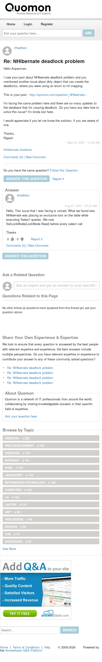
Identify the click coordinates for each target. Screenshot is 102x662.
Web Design (18, 519)
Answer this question (26, 178)
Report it (58, 179)
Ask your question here (21, 416)
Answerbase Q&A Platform (23, 650)
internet (17, 460)
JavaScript (19, 475)
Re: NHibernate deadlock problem (30, 367)
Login (28, 24)
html (14, 468)
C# (12, 497)
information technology (30, 482)
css (12, 534)
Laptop (16, 504)
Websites (17, 453)
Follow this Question (64, 170)
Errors (15, 527)
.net (12, 512)
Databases (18, 541)
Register (47, 24)
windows (17, 438)
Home (11, 24)
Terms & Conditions (26, 647)
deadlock (26, 149)
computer (18, 490)
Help (47, 647)
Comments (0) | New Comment (25, 157)
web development (24, 445)
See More (9, 548)
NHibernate (11, 149)
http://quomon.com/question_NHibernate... (58, 94)
